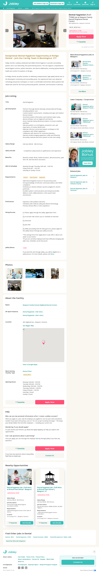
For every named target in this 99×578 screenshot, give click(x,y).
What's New (50, 559)
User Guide (21, 557)
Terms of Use (30, 557)
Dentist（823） (9, 537)
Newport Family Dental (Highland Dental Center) (40, 305)
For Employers (22, 564)
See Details (26, 523)
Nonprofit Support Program (48, 564)
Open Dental (33, 177)
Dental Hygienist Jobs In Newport (78, 176)
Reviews (42, 559)
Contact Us (49, 455)
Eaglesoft (42, 177)
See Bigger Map (28, 326)
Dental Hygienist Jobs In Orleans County (78, 183)
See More (82, 91)
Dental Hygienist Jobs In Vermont (78, 189)
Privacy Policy (40, 557)
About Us (21, 561)
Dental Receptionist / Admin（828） (61, 537)
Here (52, 254)
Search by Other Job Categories (15, 541)
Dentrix (26, 177)
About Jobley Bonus (24, 559)
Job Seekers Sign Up (41, 3)
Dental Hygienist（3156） (24, 537)
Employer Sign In (33, 564)
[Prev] (7, 30)
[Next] (64, 30)
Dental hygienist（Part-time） (33, 315)
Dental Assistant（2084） (41, 537)
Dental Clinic (27, 371)
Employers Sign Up (57, 3)
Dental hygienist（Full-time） (33, 312)
